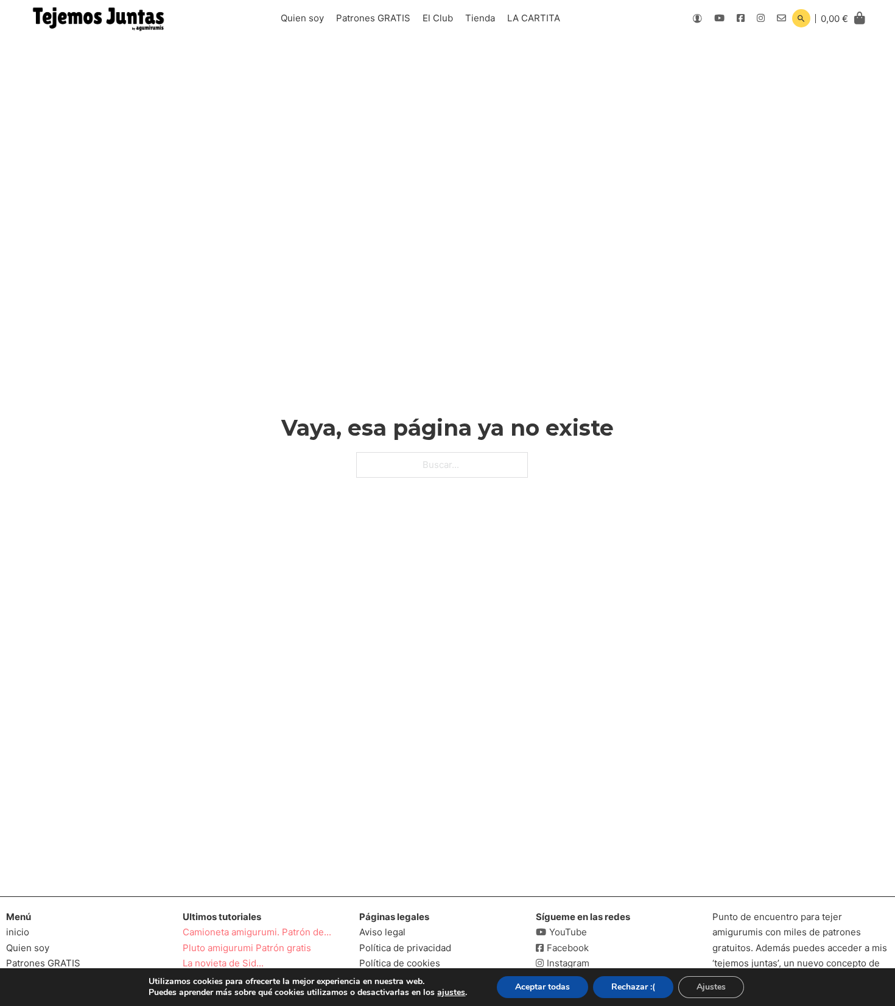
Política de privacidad (405, 948)
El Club (438, 18)
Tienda (480, 18)
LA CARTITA (533, 18)
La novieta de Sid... (223, 963)
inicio (17, 932)
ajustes (451, 992)
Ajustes (711, 987)
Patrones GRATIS (373, 18)
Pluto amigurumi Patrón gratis (247, 948)
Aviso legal (382, 932)
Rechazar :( (633, 987)
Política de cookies (399, 963)
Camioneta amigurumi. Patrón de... (257, 932)
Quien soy (302, 18)
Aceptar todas (542, 987)
